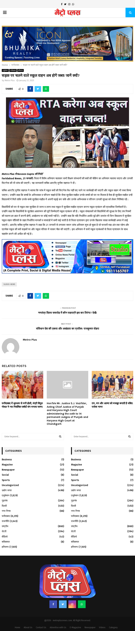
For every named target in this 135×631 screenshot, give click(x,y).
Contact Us (41, 618)
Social (5, 465)
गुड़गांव (5, 491)
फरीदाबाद (13, 61)
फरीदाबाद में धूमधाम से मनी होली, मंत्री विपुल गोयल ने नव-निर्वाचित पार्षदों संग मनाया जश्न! (22, 395)
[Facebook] (53, 595)
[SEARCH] (60, 427)
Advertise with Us (58, 618)
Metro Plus (10, 71)
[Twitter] (63, 595)
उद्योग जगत (7, 480)
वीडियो (5, 527)
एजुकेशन (5, 61)
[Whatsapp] (82, 595)
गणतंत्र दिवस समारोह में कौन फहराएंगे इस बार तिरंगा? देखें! (67, 303)
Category (113, 618)
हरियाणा (20, 61)
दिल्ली (4, 496)
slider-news (9, 275)
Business (7, 450)
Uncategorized (10, 475)
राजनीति (5, 511)
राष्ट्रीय (5, 516)
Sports (6, 470)
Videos (102, 618)
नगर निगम (6, 501)
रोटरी (4, 521)
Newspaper (8, 460)
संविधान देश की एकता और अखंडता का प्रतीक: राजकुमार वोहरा (67, 319)
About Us (28, 618)
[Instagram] (72, 595)
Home (17, 618)
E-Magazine (75, 618)
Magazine (7, 455)
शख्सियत (6, 532)
